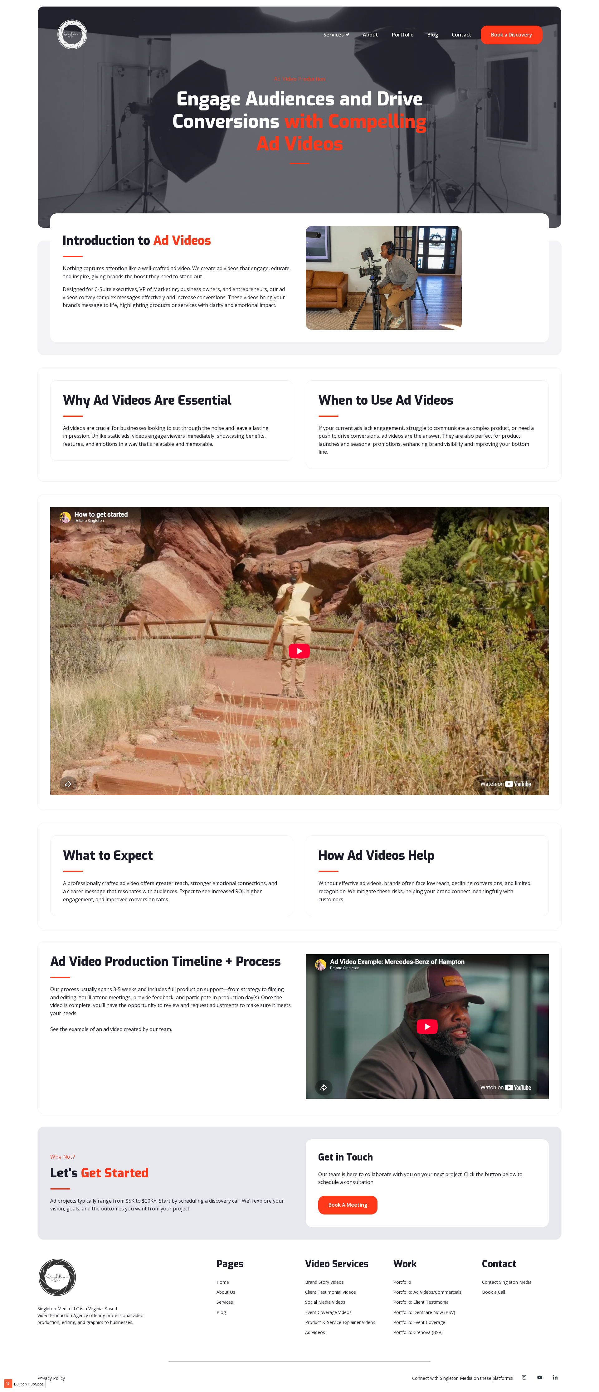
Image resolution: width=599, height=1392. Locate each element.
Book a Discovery (511, 34)
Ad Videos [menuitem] (315, 1332)
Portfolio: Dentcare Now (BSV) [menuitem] (424, 1312)
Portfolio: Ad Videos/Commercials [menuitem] (427, 1292)
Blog (432, 34)
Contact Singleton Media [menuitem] (507, 1282)
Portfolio (403, 34)
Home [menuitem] (223, 1282)
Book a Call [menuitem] (493, 1292)
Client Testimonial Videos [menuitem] (330, 1292)
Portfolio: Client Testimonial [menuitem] (421, 1302)
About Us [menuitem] (226, 1292)
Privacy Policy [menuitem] (51, 1378)
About (370, 34)
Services (334, 34)
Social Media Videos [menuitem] (325, 1302)
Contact (461, 34)
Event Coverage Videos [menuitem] (328, 1312)
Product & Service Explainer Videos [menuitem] (340, 1322)
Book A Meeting (348, 1204)
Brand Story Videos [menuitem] (324, 1282)
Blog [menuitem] (221, 1312)
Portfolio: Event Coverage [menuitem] (419, 1322)
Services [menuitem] (225, 1302)
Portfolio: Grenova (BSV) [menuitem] (418, 1332)
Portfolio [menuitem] (402, 1282)
